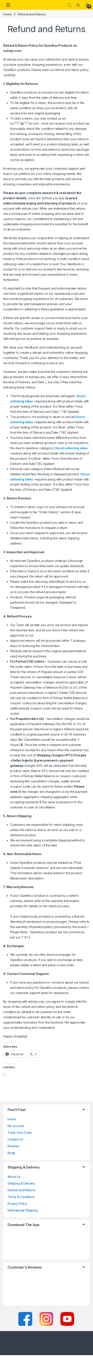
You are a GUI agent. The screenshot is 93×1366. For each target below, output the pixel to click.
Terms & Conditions (21, 1197)
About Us (14, 1176)
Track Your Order (20, 1132)
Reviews (13, 1146)
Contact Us (15, 1139)
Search (69, 5)
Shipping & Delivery (21, 1183)
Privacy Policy (17, 1203)
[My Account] (78, 5)
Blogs (11, 1153)
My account (16, 1126)
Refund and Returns (21, 1190)
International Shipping (23, 1210)
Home (7, 14)
